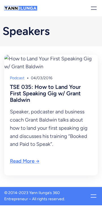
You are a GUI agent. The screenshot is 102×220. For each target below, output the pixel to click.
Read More (22, 161)
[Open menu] (94, 8)
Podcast (17, 78)
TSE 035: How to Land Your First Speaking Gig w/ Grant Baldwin (45, 93)
